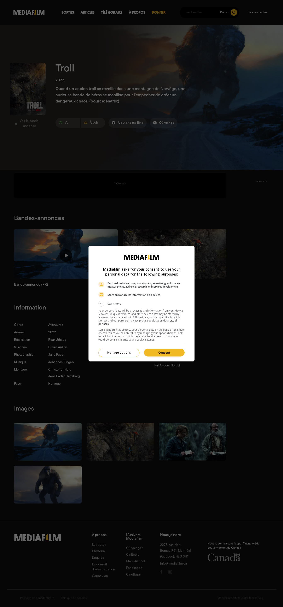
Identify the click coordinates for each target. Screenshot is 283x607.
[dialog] (141, 303)
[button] (141, 304)
